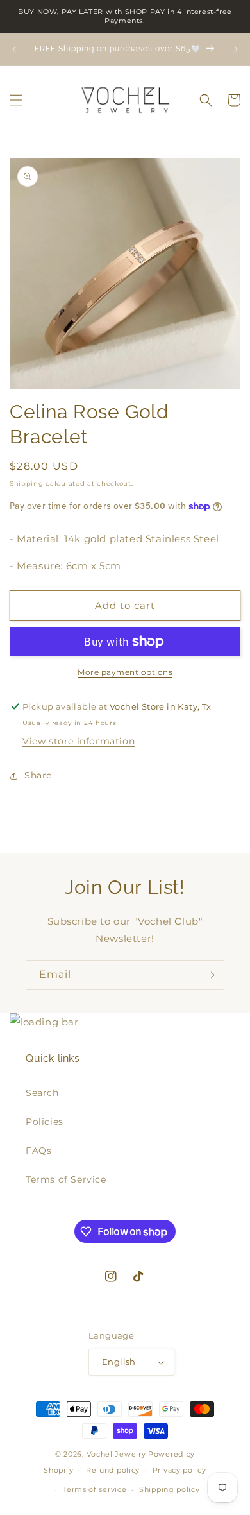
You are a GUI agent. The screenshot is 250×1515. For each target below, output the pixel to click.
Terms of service (94, 1489)
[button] (16, 100)
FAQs (38, 1150)
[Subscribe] (210, 975)
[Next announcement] (236, 49)
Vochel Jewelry (116, 1454)
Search (42, 1093)
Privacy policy (179, 1470)
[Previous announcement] (14, 49)
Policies (44, 1121)
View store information (78, 741)
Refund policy (113, 1470)
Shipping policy (169, 1489)
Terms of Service (66, 1179)
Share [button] (38, 775)
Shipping (27, 483)
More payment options (125, 672)
